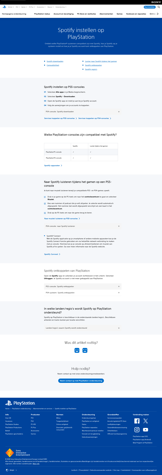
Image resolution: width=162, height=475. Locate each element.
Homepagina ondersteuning (14, 14)
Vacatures (8, 421)
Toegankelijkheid (62, 421)
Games (23, 7)
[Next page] (157, 14)
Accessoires (40, 7)
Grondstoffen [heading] (113, 414)
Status (84, 424)
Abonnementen (106, 14)
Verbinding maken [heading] (141, 414)
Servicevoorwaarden (114, 418)
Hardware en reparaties (136, 14)
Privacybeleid (83, 470)
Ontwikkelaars (112, 431)
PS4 (32, 421)
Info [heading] (7, 414)
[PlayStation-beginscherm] (4, 7)
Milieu (58, 418)
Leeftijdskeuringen (113, 424)
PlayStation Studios (12, 424)
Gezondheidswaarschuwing (117, 427)
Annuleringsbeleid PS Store (116, 421)
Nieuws (49, 7)
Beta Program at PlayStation (142, 443)
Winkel (10, 7)
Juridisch (74, 470)
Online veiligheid (62, 424)
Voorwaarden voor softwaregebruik (144, 470)
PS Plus (31, 7)
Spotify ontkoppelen (93, 65)
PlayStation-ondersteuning (21, 408)
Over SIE (8, 418)
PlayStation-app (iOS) (140, 436)
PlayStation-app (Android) (142, 439)
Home (7, 408)
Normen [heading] (59, 414)
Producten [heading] (35, 414)
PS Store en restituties (86, 14)
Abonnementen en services (42, 408)
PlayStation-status (42, 14)
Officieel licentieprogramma (117, 434)
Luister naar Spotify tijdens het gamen (101, 61)
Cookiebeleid (125, 470)
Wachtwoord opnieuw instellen (93, 431)
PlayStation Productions (13, 427)
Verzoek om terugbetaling (91, 434)
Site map (116, 470)
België (12, 470)
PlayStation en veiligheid (90, 421)
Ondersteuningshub (89, 418)
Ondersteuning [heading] (88, 414)
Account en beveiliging (64, 14)
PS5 (17, 7)
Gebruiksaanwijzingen (89, 437)
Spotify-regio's (91, 69)
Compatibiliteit (53, 65)
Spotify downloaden (55, 61)
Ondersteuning (60, 7)
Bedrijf (7, 431)
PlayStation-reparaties (89, 427)
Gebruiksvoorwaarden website (101, 470)
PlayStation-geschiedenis (14, 434)
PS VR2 (33, 424)
